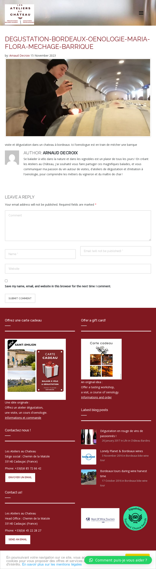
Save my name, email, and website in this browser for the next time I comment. (58, 286)
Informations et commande (23, 418)
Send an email (18, 539)
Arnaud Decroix (19, 55)
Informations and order (96, 397)
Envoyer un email (20, 477)
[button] (118, 560)
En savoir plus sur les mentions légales (52, 564)
